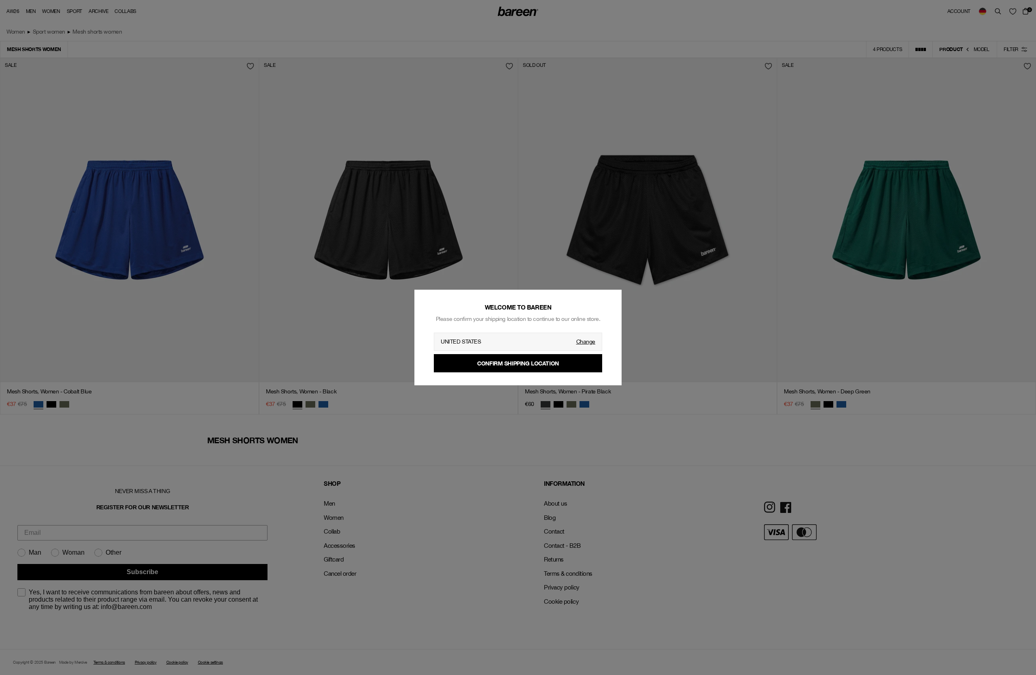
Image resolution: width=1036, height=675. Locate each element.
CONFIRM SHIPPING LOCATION (518, 363)
